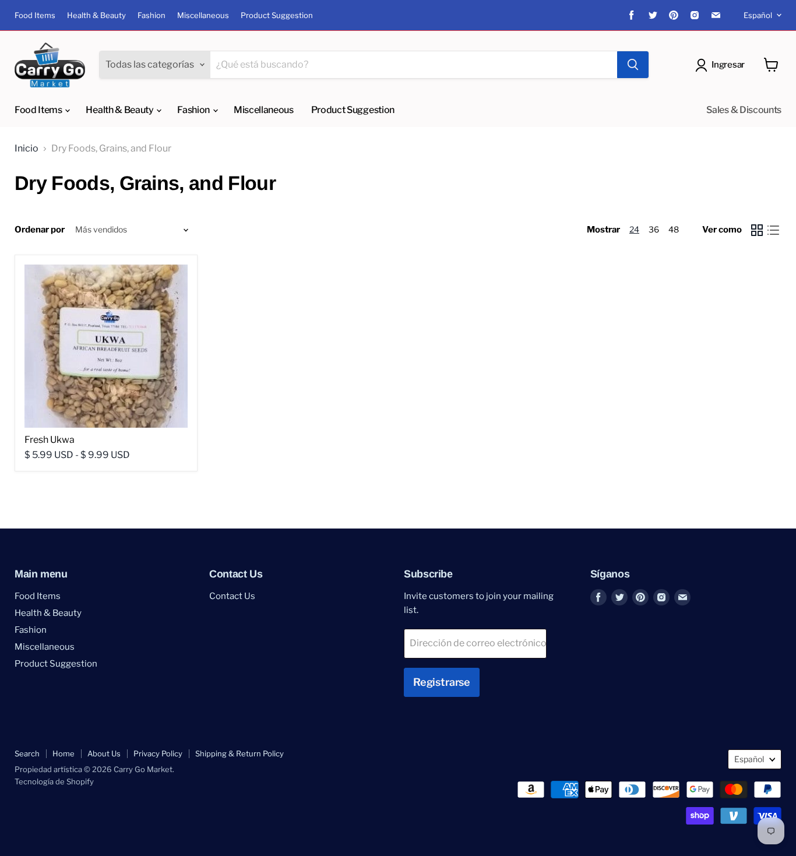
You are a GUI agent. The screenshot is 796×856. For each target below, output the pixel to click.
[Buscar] (633, 64)
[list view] (773, 230)
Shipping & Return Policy (239, 753)
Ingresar (728, 64)
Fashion (151, 15)
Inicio (26, 148)
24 (634, 229)
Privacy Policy (157, 753)
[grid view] (757, 230)
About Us (104, 753)
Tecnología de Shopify (54, 781)
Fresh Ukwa (49, 439)
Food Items (35, 15)
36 (654, 229)
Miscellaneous (203, 15)
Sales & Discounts (743, 109)
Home (63, 753)
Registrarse (441, 682)
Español (758, 15)
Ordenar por (40, 230)
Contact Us (232, 596)
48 (673, 229)
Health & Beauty (96, 15)
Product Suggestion (277, 15)
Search (27, 753)
